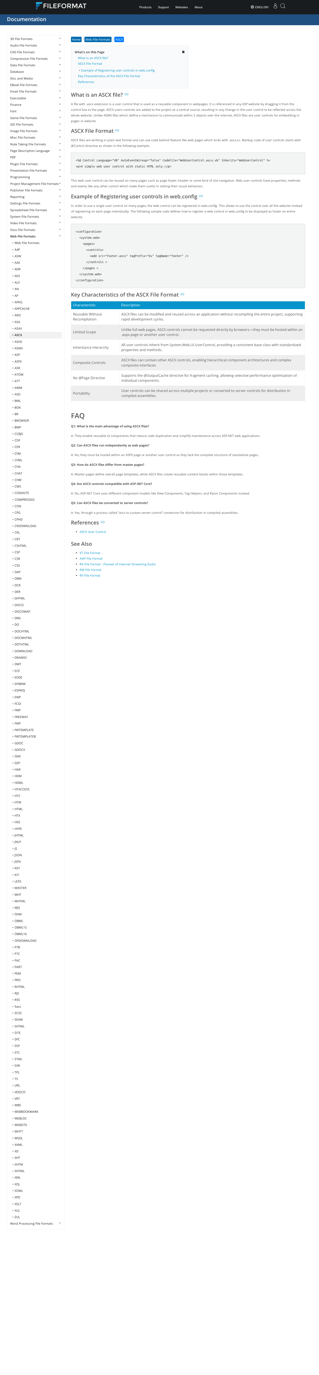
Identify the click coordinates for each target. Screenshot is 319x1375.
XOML (19, 1191)
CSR (17, 559)
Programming (20, 177)
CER (17, 447)
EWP (18, 697)
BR (16, 414)
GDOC (19, 743)
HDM (18, 776)
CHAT (18, 473)
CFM (18, 453)
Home (76, 39)
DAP (17, 572)
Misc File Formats (22, 137)
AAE (17, 262)
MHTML (20, 901)
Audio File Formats (23, 45)
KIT (17, 875)
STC (17, 1052)
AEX (17, 276)
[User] (275, 7)
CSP (17, 552)
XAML (19, 1145)
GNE (18, 756)
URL (17, 1085)
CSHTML (20, 546)
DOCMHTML (23, 638)
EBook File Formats (23, 85)
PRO (18, 980)
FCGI (18, 704)
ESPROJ (20, 690)
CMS (18, 486)
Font (13, 111)
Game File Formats (23, 118)
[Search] (282, 7)
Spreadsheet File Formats (28, 210)
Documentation (26, 19)
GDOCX (20, 750)
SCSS (18, 1013)
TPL (17, 1072)
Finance (15, 105)
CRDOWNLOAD (25, 526)
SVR (17, 1065)
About (198, 7)
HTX (17, 815)
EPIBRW (20, 684)
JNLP (18, 842)
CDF (17, 440)
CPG (17, 513)
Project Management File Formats (34, 184)
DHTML (20, 598)
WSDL (19, 1138)
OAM (18, 914)
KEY (17, 868)
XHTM (19, 1164)
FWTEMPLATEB (25, 736)
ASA (17, 322)
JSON (18, 855)
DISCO (19, 605)
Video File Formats (23, 223)
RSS (17, 1000)
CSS (17, 565)
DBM (18, 578)
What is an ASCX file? (93, 58)
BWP (18, 427)
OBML (19, 921)
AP (16, 296)
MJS (17, 908)
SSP (17, 1046)
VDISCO (20, 1092)
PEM (18, 973)
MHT (18, 894)
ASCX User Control (93, 532)
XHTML (20, 1171)
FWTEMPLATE (24, 730)
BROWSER (22, 420)
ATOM (19, 374)
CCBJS (19, 434)
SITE (18, 1033)
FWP (18, 723)
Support (163, 7)
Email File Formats (23, 91)
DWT (18, 664)
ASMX (19, 348)
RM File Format (90, 570)
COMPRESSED (25, 500)
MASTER (20, 888)
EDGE (18, 677)
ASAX (18, 328)
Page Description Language (30, 151)
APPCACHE (22, 309)
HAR (18, 769)
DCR (18, 585)
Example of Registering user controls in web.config (118, 70)
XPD (17, 1197)
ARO (18, 315)
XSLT (18, 1204)
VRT (17, 1098)
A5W (18, 256)
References (86, 82)
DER (17, 592)
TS (16, 1079)
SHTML (20, 1026)
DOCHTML (22, 631)
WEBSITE (21, 1125)
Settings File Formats (25, 203)
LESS (18, 881)
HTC (17, 796)
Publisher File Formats (26, 190)
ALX (17, 282)
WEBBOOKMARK (26, 1112)
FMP (18, 710)
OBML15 (21, 927)
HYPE (18, 829)
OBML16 (21, 934)
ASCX (18, 335)
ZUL (17, 1217)
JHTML (19, 835)
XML (18, 1177)
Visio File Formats (22, 230)
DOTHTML (22, 644)
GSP (17, 763)
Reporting (17, 197)
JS (16, 848)
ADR (18, 269)
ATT (17, 381)
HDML (19, 783)
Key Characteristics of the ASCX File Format (109, 76)
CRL (17, 532)
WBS (18, 1105)
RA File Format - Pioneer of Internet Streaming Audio (118, 564)
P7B (17, 947)
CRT (17, 539)
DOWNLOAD (23, 651)
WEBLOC (21, 1118)
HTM (18, 802)
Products (145, 7)
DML (18, 618)
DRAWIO (21, 657)
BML (18, 401)
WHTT (19, 1131)
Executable (18, 98)
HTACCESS (22, 789)
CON (18, 506)
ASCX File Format (90, 63)
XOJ (17, 1184)
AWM (18, 388)
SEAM (19, 1019)
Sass (18, 1006)
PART (18, 967)
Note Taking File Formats (28, 144)
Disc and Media (21, 78)
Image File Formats (24, 131)
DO (17, 624)
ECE (17, 671)
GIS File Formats (21, 124)
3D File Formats (21, 39)
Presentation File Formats (28, 170)
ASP (17, 355)
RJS (17, 993)
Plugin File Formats (24, 164)
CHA (18, 466)
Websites (181, 7)
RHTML (20, 987)
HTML (19, 809)
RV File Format (90, 575)
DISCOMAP (22, 611)
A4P (17, 249)
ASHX (18, 342)
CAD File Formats (22, 52)
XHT (17, 1158)
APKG (18, 302)
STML (18, 1059)
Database (17, 72)
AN (17, 289)
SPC (17, 1039)
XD (16, 1151)
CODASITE (22, 493)
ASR (17, 368)
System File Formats (24, 216)
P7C (17, 954)
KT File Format (90, 553)
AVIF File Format (91, 558)
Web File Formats (23, 236)
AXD (17, 394)
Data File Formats (22, 65)
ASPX (18, 361)
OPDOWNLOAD (25, 941)
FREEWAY (21, 717)
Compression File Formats (29, 58)
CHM (18, 480)
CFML (18, 460)
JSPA (18, 861)
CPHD (19, 519)
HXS (17, 822)
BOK (18, 407)
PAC (17, 960)
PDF (13, 157)
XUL (17, 1210)
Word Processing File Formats (31, 1223)
